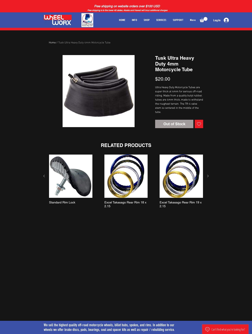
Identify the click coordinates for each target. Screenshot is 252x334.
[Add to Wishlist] (199, 124)
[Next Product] (208, 176)
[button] (203, 19)
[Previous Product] (44, 176)
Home (52, 42)
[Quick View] (70, 176)
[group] (126, 181)
